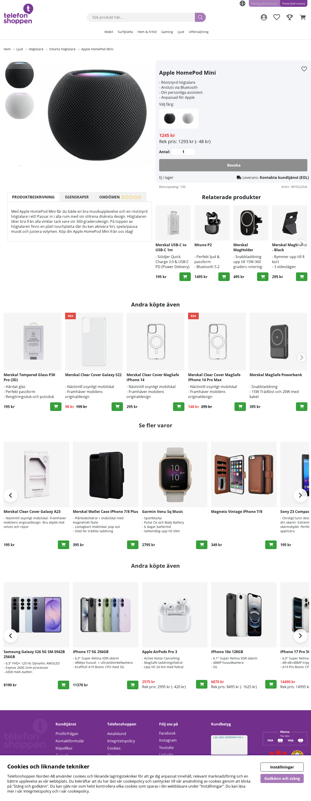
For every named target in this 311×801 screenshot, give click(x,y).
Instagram (168, 740)
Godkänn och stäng (282, 778)
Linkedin (166, 754)
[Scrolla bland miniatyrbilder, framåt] (19, 165)
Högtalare (36, 49)
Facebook (167, 733)
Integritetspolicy (121, 740)
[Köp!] (185, 276)
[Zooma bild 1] (97, 115)
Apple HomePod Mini (97, 49)
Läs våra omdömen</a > (228, 737)
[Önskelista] (276, 17)
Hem (7, 49)
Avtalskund (116, 733)
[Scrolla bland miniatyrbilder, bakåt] (19, 64)
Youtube (166, 747)
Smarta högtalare (62, 49)
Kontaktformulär (70, 740)
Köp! (132, 544)
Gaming (167, 32)
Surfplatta (125, 32)
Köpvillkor (64, 748)
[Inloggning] (263, 17)
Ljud (181, 32)
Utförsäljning (199, 32)
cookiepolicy (78, 791)
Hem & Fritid (147, 32)
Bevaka (234, 165)
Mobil (109, 32)
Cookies (114, 748)
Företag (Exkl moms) (264, 3)
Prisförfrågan (67, 733)
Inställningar (282, 767)
